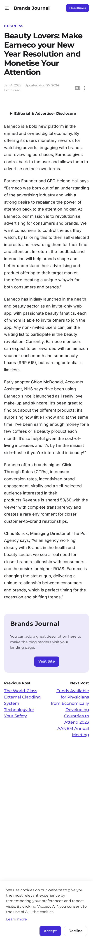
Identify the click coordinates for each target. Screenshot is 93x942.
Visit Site (46, 661)
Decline (75, 931)
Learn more (16, 919)
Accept (50, 931)
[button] (7, 8)
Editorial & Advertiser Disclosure (45, 113)
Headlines (77, 8)
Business (14, 26)
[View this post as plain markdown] (77, 88)
